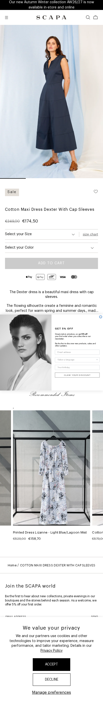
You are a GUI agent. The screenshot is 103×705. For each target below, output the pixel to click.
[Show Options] (97, 359)
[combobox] (76, 359)
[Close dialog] (100, 317)
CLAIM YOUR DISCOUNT (77, 375)
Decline (51, 679)
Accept (51, 664)
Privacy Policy (51, 650)
